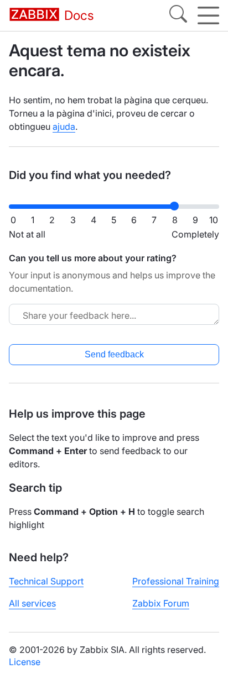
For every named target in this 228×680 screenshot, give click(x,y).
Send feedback (114, 354)
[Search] (178, 15)
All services (32, 603)
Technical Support (46, 581)
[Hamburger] (208, 15)
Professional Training (175, 581)
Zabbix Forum (160, 603)
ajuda (64, 126)
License (24, 661)
